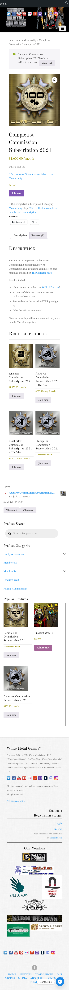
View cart (46, 63)
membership (15, 212)
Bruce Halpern (56, 837)
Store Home (15, 40)
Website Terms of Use (16, 800)
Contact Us (55, 978)
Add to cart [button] (43, 647)
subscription (29, 212)
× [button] (5, 493)
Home (12, 974)
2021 (31, 208)
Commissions (44, 974)
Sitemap (34, 982)
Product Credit (11, 580)
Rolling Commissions (15, 588)
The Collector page (42, 272)
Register (57, 829)
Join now (17, 193)
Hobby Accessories (14, 554)
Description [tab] (20, 235)
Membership (30, 40)
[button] (54, 80)
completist (51, 208)
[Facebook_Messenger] (60, 981)
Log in (59, 823)
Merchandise (10, 571)
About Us (36, 978)
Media (22, 978)
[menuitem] (63, 3)
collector (40, 208)
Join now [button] (17, 396)
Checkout (28, 510)
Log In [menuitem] (3, 3)
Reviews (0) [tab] (37, 235)
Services (25, 974)
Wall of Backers (50, 287)
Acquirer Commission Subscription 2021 (32, 493)
